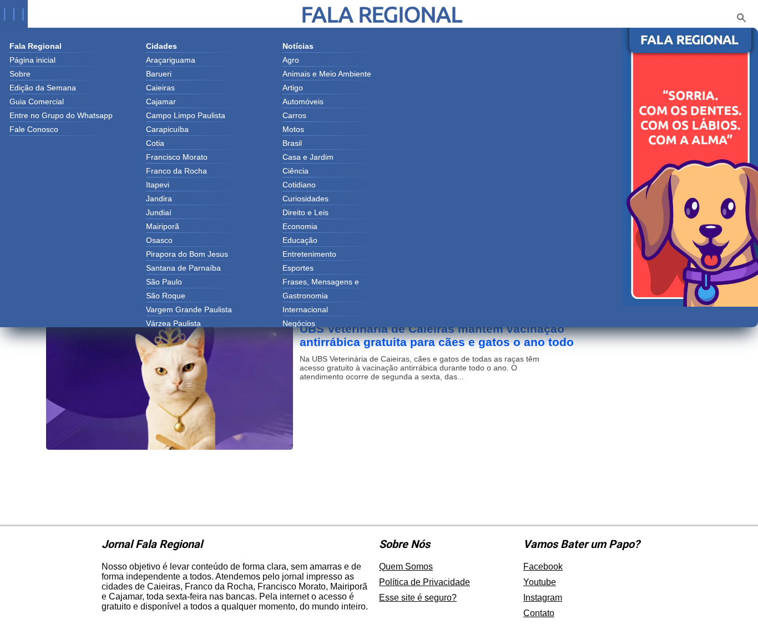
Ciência (295, 170)
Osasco (159, 240)
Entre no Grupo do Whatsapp (61, 115)
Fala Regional (381, 14)
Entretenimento (309, 254)
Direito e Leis (305, 212)
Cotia (155, 143)
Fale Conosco (33, 129)
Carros (294, 115)
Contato (538, 613)
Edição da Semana (42, 87)
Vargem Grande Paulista (189, 309)
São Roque (165, 295)
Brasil (292, 143)
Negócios (298, 323)
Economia (299, 226)
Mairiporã (162, 226)
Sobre (20, 73)
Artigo (292, 87)
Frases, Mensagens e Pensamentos (320, 282)
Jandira (159, 198)
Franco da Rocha (176, 170)
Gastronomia (305, 295)
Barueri (158, 73)
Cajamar (161, 101)
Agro (290, 59)
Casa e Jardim (307, 157)
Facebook (543, 566)
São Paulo (164, 281)
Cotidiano (299, 184)
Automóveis (303, 101)
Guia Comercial (36, 101)
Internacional (305, 309)
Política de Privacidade (424, 582)
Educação (299, 240)
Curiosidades (305, 198)
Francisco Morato (177, 157)
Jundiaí (158, 212)
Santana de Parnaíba (183, 267)
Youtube (539, 582)
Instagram (542, 597)
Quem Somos (406, 566)
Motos (293, 129)
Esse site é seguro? (418, 597)
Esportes (298, 267)
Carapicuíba (167, 129)
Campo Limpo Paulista (185, 115)
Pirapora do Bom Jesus (187, 254)
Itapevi (157, 184)
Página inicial (32, 59)
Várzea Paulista (173, 323)
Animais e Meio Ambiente (326, 73)
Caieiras (160, 87)
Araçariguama (170, 59)
